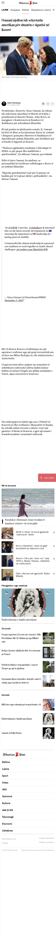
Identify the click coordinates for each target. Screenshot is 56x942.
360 (4, 789)
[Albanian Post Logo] (28, 3)
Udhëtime (7, 830)
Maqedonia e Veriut (41, 10)
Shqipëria (15, 10)
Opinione (7, 796)
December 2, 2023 (13, 300)
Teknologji (8, 816)
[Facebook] (43, 104)
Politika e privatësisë (46, 842)
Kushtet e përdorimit (46, 838)
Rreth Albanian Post (9, 839)
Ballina (6, 762)
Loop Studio (40, 850)
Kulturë (6, 803)
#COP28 (12, 227)
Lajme (5, 10)
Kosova (25, 10)
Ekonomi (7, 823)
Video (5, 782)
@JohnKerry (35, 227)
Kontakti (5, 843)
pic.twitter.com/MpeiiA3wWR (32, 249)
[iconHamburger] (3, 2)
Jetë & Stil (7, 810)
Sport (5, 775)
